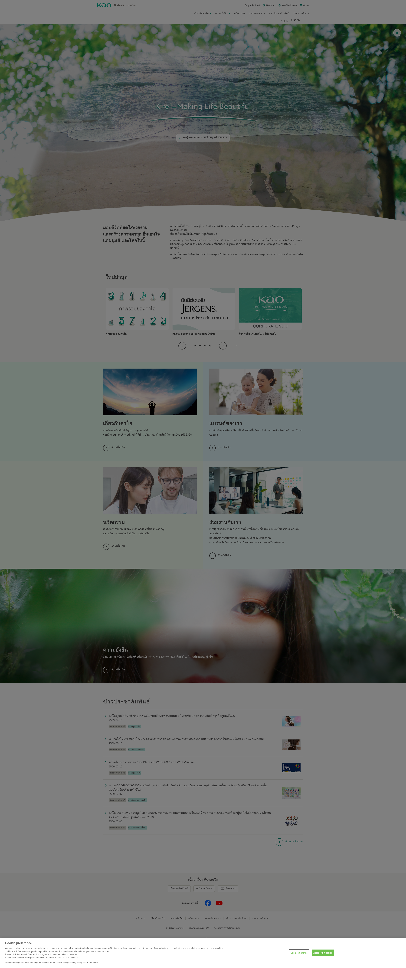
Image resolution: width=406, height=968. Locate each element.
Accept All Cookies (322, 952)
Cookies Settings (299, 952)
